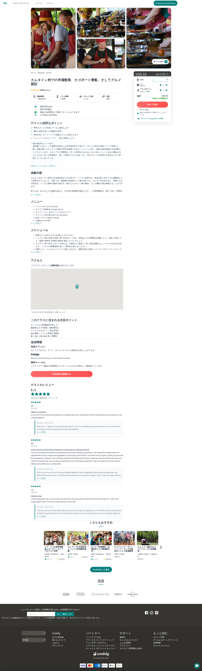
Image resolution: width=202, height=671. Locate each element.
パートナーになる (93, 637)
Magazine (56, 643)
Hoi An (48, 73)
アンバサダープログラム (96, 643)
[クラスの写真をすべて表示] (53, 38)
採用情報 (157, 643)
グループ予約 (158, 637)
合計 (139, 96)
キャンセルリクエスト (129, 640)
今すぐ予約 (152, 104)
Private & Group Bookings (165, 3)
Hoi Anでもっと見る (101, 569)
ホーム (33, 73)
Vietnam (41, 73)
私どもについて (58, 640)
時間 (141, 80)
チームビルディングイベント (165, 640)
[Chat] (197, 666)
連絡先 (122, 637)
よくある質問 (125, 643)
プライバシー (125, 645)
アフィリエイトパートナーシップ (100, 640)
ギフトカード (57, 645)
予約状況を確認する (61, 374)
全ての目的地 (57, 637)
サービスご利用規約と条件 (131, 648)
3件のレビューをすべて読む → (43, 166)
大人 (142, 85)
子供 (145, 90)
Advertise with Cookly (161, 645)
